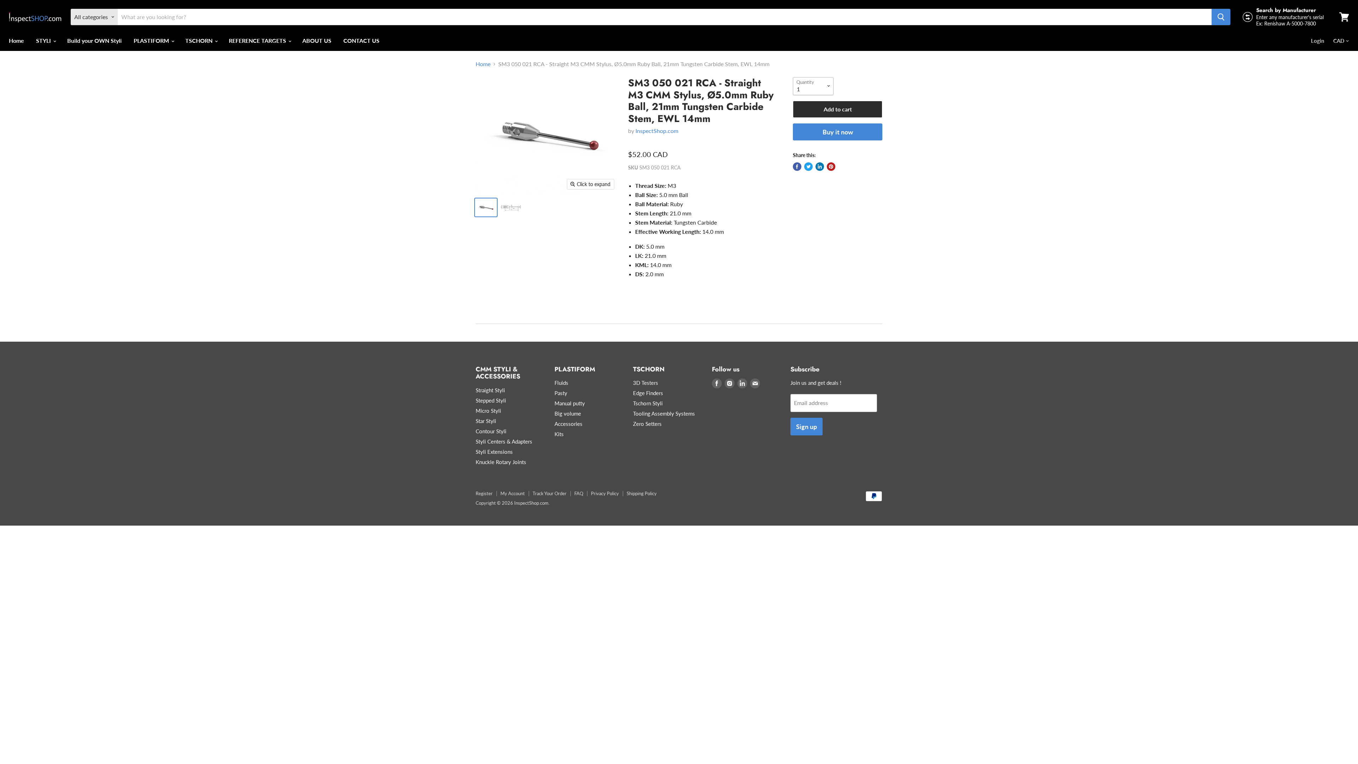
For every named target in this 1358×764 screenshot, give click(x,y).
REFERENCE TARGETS (258, 40)
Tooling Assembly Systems (664, 413)
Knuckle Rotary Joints (501, 462)
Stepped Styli (491, 400)
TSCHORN (199, 40)
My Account (512, 493)
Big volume (568, 413)
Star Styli (486, 421)
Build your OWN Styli (94, 40)
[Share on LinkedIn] (820, 166)
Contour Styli (491, 431)
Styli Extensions (494, 451)
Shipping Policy (642, 493)
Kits (559, 434)
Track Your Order (550, 493)
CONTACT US (361, 40)
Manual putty (570, 403)
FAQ (578, 493)
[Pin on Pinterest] (831, 166)
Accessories (568, 424)
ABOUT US (316, 40)
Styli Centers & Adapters (504, 441)
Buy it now (838, 132)
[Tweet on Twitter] (808, 166)
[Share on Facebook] (797, 166)
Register (484, 493)
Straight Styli (490, 390)
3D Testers (645, 383)
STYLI (44, 40)
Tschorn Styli (648, 403)
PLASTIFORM (152, 40)
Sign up (806, 426)
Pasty (561, 393)
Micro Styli (488, 410)
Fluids (561, 383)
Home (16, 40)
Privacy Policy (605, 493)
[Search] (1221, 17)
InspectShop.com (657, 130)
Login (1317, 40)
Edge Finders (648, 393)
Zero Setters (647, 424)
